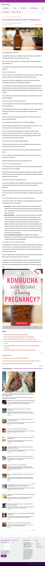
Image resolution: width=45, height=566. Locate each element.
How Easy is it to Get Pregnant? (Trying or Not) (19, 522)
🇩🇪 (17, 12)
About (2, 1)
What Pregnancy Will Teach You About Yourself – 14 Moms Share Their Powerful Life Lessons (20, 485)
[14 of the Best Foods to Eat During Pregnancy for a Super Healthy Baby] (4, 421)
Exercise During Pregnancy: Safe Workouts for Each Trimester (17, 363)
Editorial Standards (40, 547)
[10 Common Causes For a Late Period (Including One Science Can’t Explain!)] (4, 449)
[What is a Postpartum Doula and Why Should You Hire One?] (18, 382)
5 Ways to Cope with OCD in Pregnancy (16, 464)
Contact (5, 1)
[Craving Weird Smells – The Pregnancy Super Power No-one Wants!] (4, 515)
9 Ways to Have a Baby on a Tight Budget (17, 429)
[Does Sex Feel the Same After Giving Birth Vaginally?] (4, 458)
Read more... (9, 415)
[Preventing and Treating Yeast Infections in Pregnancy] (4, 402)
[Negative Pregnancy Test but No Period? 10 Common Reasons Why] (4, 439)
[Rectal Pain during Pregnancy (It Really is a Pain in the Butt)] (4, 476)
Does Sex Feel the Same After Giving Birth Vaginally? (20, 456)
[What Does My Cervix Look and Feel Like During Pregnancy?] (4, 410)
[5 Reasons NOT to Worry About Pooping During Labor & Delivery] (4, 496)
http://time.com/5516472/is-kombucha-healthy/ (16, 334)
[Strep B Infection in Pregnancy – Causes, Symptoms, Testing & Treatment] (4, 505)
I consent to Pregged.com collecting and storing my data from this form (5, 552)
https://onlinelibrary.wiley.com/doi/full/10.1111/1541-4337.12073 (20, 339)
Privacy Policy (39, 546)
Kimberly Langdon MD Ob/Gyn (17, 23)
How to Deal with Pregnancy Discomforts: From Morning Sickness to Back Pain (21, 361)
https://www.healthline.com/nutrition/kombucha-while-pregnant (20, 350)
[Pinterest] (13, 543)
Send (3, 555)
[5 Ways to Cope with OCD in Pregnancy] (4, 466)
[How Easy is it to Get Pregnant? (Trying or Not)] (4, 524)
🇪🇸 (14, 12)
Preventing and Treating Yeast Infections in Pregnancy (21, 400)
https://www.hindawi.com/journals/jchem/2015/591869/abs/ (19, 337)
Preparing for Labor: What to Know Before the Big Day (15, 358)
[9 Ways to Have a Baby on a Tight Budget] (4, 430)
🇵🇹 (19, 12)
